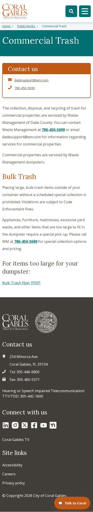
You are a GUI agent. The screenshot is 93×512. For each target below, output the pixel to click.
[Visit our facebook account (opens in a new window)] (34, 425)
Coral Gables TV (15, 439)
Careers (9, 474)
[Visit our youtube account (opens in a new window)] (43, 425)
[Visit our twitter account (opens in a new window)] (24, 425)
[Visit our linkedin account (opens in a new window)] (5, 425)
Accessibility (12, 465)
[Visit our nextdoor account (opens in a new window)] (53, 425)
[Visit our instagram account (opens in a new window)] (15, 425)
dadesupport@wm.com (31, 80)
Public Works (26, 26)
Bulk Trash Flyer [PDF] (21, 282)
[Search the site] (71, 11)
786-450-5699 (53, 129)
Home (6, 26)
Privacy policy (13, 483)
